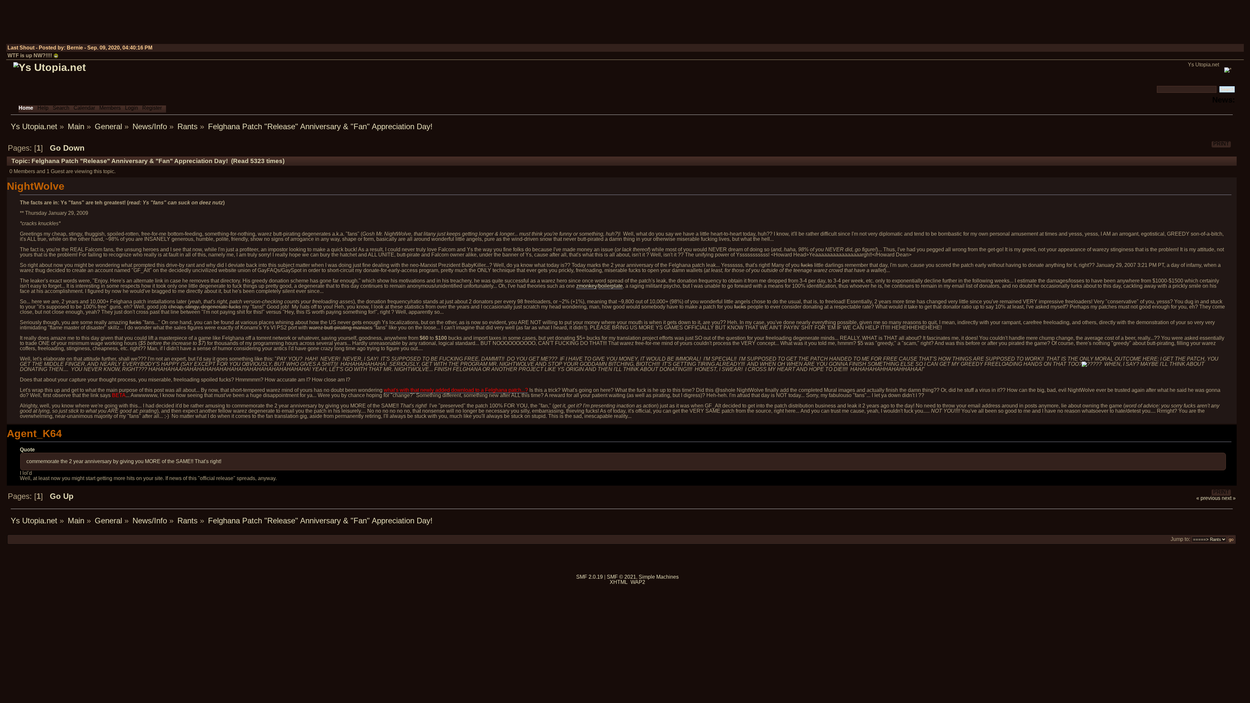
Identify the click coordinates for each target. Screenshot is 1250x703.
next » (1229, 498)
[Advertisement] (1125, 24)
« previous (1208, 498)
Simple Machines (659, 577)
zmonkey (586, 286)
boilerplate (610, 286)
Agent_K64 (34, 433)
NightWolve (35, 186)
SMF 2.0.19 (589, 577)
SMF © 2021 (621, 577)
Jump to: (1180, 539)
